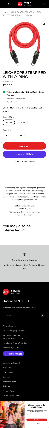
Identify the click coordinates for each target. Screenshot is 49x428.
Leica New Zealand (11, 363)
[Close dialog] (47, 402)
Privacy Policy (9, 391)
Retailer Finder (9, 381)
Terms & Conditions (11, 395)
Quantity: (7, 130)
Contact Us (8, 372)
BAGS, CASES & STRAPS (21, 12)
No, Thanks (37, 423)
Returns (6, 386)
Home (5, 12)
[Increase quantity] (21, 135)
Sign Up (36, 419)
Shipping (6, 377)
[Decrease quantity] (6, 135)
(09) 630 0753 (15, 347)
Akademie (7, 367)
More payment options (24, 161)
